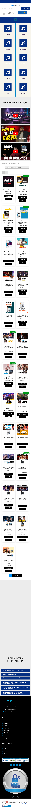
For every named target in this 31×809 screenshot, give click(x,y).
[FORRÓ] (8, 28)
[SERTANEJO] (23, 43)
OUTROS (23, 93)
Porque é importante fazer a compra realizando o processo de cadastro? (13, 693)
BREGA (8, 78)
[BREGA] (8, 72)
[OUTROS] (23, 87)
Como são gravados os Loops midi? (13, 670)
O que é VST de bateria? (10, 674)
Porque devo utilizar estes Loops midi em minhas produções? (14, 683)
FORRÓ (8, 34)
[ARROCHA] (8, 43)
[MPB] (8, 87)
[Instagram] (14, 765)
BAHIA (23, 78)
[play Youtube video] (15, 116)
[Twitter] (20, 765)
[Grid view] (3, 172)
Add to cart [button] (8, 196)
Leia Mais (24, 803)
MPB (8, 93)
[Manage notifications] (3, 806)
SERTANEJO (23, 49)
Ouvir (22, 200)
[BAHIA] (23, 72)
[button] (15, 1)
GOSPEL (23, 34)
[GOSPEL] (23, 28)
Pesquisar (25, 8)
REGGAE (23, 64)
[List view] (6, 172)
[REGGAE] (23, 57)
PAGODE (7, 64)
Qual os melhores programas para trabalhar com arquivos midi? (15, 688)
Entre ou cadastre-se (11, 12)
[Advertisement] (15, 598)
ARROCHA (7, 49)
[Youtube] (17, 765)
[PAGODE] (8, 57)
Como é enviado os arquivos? (11, 678)
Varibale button (8, 261)
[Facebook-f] (11, 765)
